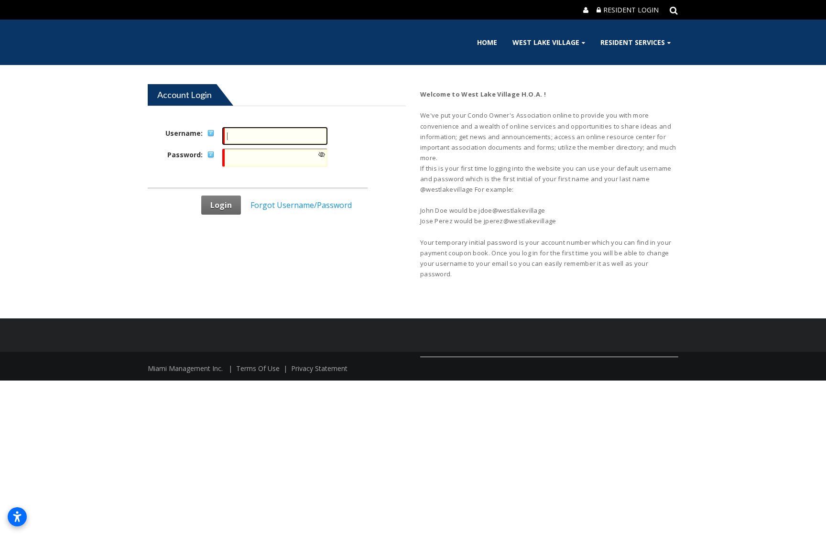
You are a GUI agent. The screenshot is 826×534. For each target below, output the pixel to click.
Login (221, 205)
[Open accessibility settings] (17, 516)
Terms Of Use (258, 368)
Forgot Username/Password (301, 205)
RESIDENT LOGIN (631, 9)
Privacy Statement (319, 368)
